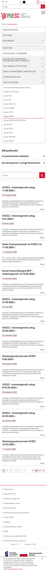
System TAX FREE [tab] (9, 137)
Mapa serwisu (8, 489)
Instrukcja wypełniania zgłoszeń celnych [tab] (17, 87)
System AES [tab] (8, 96)
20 (40, 471)
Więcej (42, 209)
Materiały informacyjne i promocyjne (16, 513)
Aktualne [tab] (7, 35)
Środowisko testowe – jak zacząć (15, 541)
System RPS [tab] (8, 124)
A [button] (21, 2)
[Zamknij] (42, 558)
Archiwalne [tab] (8, 40)
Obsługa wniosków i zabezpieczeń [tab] (19, 71)
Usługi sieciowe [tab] (10, 82)
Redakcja (7, 522)
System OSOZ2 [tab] (9, 116)
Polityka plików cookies (12, 503)
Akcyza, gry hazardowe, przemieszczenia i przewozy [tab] (16, 60)
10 (36, 471)
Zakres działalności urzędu (13, 526)
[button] (23, 157)
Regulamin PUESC (10, 494)
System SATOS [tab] (8, 129)
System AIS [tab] (7, 100)
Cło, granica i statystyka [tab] (15, 66)
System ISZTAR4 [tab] (9, 108)
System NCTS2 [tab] (8, 112)
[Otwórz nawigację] (43, 12)
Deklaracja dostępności (12, 499)
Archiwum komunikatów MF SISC (15, 536)
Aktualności (12, 24)
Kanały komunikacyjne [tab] (11, 92)
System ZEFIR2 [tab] (9, 141)
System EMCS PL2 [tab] (10, 104)
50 (43, 471)
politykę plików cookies (15, 569)
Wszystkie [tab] (8, 48)
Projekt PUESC (9, 517)
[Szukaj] (43, 6)
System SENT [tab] (8, 133)
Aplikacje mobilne (10, 508)
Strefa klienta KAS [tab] (12, 77)
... (14, 471)
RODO (6, 531)
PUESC (4, 24)
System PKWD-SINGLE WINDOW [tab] (15, 120)
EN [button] (6, 2)
